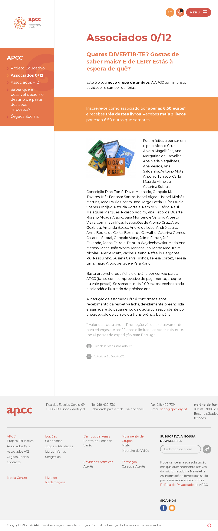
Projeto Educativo (28, 68)
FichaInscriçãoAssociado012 (113, 346)
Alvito (126, 445)
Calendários (53, 441)
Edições (51, 436)
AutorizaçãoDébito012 (109, 356)
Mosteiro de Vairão (135, 451)
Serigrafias (52, 457)
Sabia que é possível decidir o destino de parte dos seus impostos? (27, 99)
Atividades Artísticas (98, 462)
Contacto (14, 462)
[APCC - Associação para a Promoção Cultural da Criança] (27, 24)
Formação (129, 462)
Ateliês (88, 466)
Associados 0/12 (27, 75)
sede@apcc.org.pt (173, 409)
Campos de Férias (96, 436)
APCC (11, 436)
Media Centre (17, 478)
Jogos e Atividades (59, 446)
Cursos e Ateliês (133, 466)
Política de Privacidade (177, 485)
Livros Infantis (55, 451)
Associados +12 (25, 82)
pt (170, 12)
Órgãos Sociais (25, 116)
